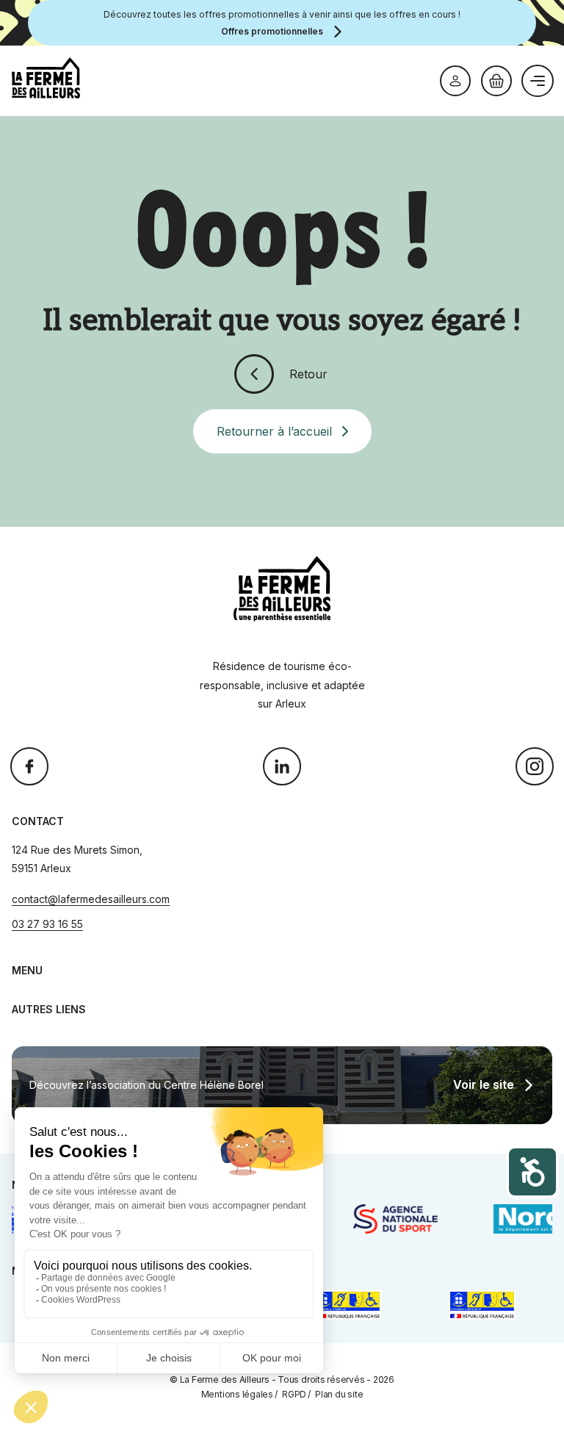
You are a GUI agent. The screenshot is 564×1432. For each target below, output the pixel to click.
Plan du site (339, 1394)
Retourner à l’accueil (274, 431)
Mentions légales (237, 1394)
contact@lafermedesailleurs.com (91, 899)
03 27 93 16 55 (47, 924)
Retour (308, 374)
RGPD (294, 1394)
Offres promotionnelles (272, 31)
